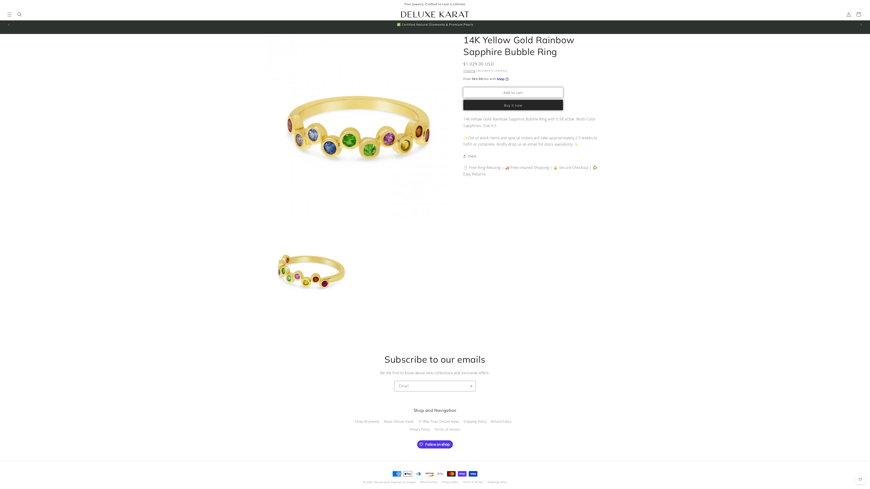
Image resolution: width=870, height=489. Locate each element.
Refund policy (428, 482)
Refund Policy (501, 421)
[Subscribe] (471, 386)
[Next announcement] (861, 24)
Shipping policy (497, 482)
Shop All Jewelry (367, 421)
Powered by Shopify (403, 482)
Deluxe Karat (382, 482)
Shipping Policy (475, 421)
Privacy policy (450, 482)
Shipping (469, 70)
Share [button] (472, 156)
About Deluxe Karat (399, 421)
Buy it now (513, 105)
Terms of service (473, 482)
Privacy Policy (420, 429)
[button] (9, 14)
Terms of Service (447, 429)
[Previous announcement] (9, 24)
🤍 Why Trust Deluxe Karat (438, 421)
